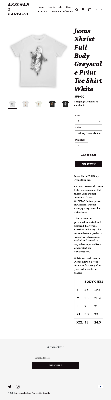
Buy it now (89, 164)
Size (77, 115)
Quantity (80, 139)
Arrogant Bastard (18, 9)
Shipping (79, 101)
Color (78, 127)
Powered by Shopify (41, 393)
